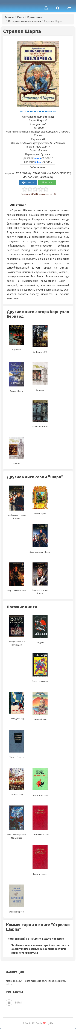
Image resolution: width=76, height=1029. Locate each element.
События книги (37, 167)
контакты (29, 980)
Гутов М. (45, 154)
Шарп (40, 120)
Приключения (35, 17)
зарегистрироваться (24, 952)
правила (53, 980)
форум (18, 980)
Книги (20, 17)
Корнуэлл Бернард (42, 116)
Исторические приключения (24, 21)
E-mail (18, 1002)
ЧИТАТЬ (48, 182)
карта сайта (41, 980)
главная (10, 980)
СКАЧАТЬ (29, 182)
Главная (9, 17)
